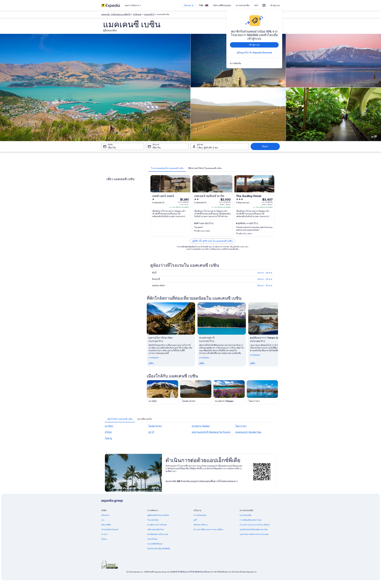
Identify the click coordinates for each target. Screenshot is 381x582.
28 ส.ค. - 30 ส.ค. (265, 285)
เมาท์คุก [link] (109, 425)
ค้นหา (265, 146)
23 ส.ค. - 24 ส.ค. (265, 272)
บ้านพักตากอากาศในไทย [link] (157, 525)
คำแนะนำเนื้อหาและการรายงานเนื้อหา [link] (208, 529)
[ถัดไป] (278, 334)
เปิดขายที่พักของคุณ (222, 5)
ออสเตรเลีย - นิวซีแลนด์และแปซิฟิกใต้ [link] (116, 14)
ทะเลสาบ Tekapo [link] (201, 425)
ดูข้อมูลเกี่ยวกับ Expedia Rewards (254, 52)
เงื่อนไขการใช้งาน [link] (200, 525)
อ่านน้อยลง (154, 357)
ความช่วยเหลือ (242, 5)
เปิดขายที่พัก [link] (106, 525)
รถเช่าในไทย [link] (152, 539)
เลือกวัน (112, 147)
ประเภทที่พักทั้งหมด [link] (154, 544)
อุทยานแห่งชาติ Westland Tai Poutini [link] (211, 432)
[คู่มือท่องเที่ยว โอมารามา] (262, 392)
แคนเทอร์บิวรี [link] (149, 14)
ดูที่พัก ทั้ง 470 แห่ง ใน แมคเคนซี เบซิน (212, 241)
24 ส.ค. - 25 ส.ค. (265, 279)
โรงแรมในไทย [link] (153, 520)
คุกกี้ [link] (195, 520)
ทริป (256, 5)
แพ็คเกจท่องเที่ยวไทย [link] (155, 529)
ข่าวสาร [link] (104, 534)
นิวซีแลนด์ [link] (137, 14)
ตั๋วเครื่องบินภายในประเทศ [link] (157, 534)
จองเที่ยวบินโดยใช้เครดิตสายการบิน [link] (254, 529)
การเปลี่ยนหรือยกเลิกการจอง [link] (250, 520)
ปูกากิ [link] (151, 432)
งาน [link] (102, 520)
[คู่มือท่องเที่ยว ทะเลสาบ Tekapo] (229, 392)
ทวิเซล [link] (108, 432)
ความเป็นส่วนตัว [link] (199, 515)
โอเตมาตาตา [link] (155, 425)
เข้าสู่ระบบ (275, 5)
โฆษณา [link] (104, 539)
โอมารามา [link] (241, 425)
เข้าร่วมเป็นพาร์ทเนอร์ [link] (109, 529)
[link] (254, 63)
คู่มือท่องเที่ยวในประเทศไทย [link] (158, 515)
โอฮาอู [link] (108, 438)
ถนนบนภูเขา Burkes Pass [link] (248, 432)
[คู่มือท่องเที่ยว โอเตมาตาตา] (196, 392)
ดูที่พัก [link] (151, 363)
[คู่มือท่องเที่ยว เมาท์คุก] (162, 392)
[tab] (167, 168)
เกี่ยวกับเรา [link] (105, 515)
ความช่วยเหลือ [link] (245, 515)
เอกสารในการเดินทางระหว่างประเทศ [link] (254, 534)
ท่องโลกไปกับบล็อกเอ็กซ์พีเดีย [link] (158, 548)
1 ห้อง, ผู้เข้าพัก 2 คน (207, 147)
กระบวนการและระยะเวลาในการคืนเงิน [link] (255, 525)
